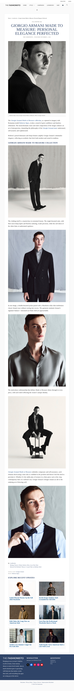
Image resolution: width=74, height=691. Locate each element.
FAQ (51, 663)
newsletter (37, 660)
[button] (67, 5)
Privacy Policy (29, 682)
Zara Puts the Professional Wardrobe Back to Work (48, 622)
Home (25, 5)
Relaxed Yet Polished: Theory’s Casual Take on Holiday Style (25, 567)
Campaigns (41, 5)
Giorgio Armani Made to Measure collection (26, 120)
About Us (53, 662)
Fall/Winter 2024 (37, 21)
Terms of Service (37, 682)
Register (62, 1)
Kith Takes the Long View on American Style (19, 622)
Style (31, 5)
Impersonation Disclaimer (48, 682)
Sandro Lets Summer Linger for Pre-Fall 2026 (21, 645)
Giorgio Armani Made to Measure (19, 472)
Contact (53, 660)
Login (69, 1)
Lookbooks (50, 5)
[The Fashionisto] (13, 5)
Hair (58, 5)
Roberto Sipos (24, 123)
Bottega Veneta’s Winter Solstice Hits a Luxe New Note (24, 565)
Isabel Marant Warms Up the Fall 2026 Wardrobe (21, 598)
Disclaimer (23, 682)
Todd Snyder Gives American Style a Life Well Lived (51, 645)
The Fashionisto (28, 37)
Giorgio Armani (20, 571)
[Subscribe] (63, 5)
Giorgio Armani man (50, 128)
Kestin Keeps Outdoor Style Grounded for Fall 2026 (48, 598)
